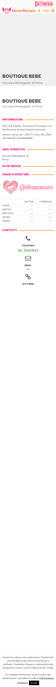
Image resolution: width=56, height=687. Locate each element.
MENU (46, 11)
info (28, 269)
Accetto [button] (34, 683)
